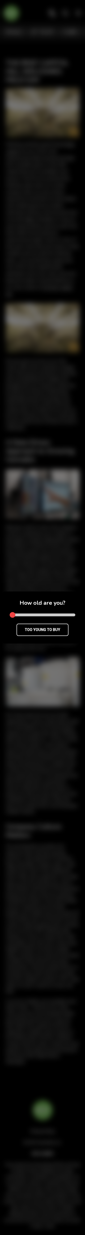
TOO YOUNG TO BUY (42, 629)
